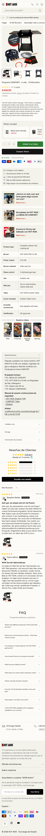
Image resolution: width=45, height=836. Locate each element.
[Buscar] (40, 10)
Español (5, 806)
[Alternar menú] (3, 4)
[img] (7, 494)
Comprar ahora (22, 151)
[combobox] (22, 10)
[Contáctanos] (32, 4)
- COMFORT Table (12, 401)
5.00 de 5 (28, 455)
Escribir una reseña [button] (22, 479)
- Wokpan (9, 404)
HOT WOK (13, 832)
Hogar (4, 23)
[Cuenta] (37, 4)
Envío (19, 93)
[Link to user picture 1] (7, 542)
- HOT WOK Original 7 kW (15, 399)
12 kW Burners (15, 23)
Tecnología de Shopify (27, 832)
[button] (12, 462)
